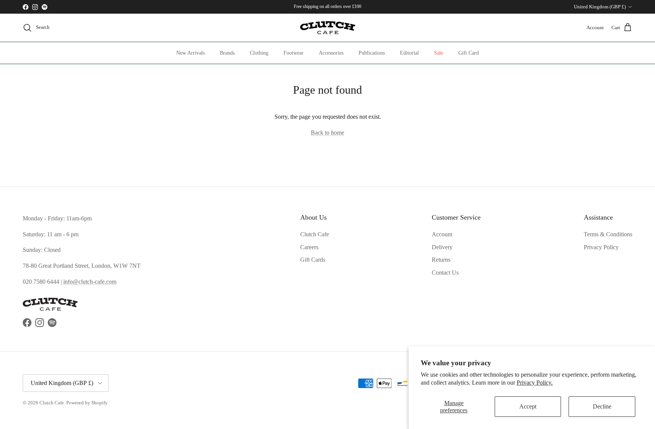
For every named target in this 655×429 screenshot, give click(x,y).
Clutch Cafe (314, 234)
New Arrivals (190, 53)
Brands (227, 53)
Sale (438, 53)
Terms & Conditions (608, 234)
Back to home (327, 132)
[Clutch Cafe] (327, 27)
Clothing (259, 53)
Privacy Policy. (535, 382)
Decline (602, 406)
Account (442, 234)
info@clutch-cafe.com (89, 281)
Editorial (409, 53)
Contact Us (445, 272)
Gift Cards (312, 259)
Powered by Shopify (87, 402)
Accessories (331, 53)
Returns (441, 259)
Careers (309, 247)
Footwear (294, 53)
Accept (527, 406)
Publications (372, 53)
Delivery (442, 247)
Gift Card (468, 53)
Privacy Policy (601, 247)
